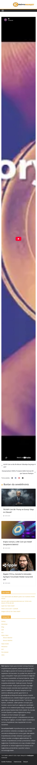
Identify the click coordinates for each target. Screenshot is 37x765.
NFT (2, 649)
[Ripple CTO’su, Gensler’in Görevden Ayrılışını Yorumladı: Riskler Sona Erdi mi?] (18, 554)
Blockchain (4, 624)
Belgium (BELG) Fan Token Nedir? (10, 611)
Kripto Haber (4, 635)
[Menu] (2, 10)
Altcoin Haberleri (7, 637)
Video (2, 655)
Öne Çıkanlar (4, 652)
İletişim (25, 762)
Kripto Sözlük (5, 644)
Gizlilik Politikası (6, 762)
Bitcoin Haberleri (7, 640)
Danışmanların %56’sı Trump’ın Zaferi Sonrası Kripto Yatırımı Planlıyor (18, 472)
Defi (2, 630)
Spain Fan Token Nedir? (8, 606)
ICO (2, 632)
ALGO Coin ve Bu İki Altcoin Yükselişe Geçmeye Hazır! (19, 465)
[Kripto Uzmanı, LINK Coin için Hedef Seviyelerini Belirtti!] (18, 522)
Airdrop (3, 621)
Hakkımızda (17, 762)
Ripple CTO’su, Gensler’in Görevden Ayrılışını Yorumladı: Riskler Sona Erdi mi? (18, 577)
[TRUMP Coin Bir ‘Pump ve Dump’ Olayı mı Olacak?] (18, 490)
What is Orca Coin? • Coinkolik (9, 608)
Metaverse (4, 646)
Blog (2, 627)
